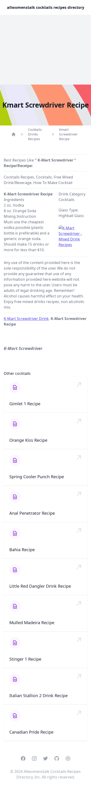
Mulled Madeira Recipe (31, 622)
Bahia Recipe (22, 549)
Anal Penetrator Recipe (32, 513)
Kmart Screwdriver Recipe (68, 134)
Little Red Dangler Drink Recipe (40, 586)
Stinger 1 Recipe (25, 659)
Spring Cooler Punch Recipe (36, 476)
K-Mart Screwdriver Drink (26, 318)
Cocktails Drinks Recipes (35, 134)
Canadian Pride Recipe (31, 732)
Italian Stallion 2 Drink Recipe (38, 695)
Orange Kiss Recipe (28, 440)
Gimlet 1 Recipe (24, 403)
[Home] (13, 134)
